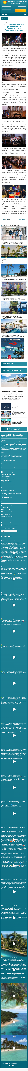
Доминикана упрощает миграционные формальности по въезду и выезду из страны (12, 243)
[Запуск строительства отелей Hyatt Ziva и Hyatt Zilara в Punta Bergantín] (6, 404)
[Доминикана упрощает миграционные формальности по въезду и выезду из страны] (14, 227)
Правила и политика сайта (9, 460)
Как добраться (7, 8)
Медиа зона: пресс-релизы (9, 474)
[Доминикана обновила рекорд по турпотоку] (14, 264)
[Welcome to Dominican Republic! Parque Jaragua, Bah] (14, 735)
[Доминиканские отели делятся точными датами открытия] (14, 246)
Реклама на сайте (7, 463)
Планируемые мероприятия (9, 472)
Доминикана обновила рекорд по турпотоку (14, 279)
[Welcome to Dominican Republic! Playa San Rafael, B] (14, 631)
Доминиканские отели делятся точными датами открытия (13, 261)
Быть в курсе (6, 11)
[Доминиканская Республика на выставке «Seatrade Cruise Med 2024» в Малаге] (6, 411)
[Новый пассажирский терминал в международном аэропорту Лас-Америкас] (14, 283)
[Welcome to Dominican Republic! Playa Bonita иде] (14, 917)
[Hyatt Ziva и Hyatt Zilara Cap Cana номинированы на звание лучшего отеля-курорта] (14, 320)
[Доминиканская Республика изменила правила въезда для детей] (14, 374)
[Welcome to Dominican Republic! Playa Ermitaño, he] (14, 996)
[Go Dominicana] (2, 14)
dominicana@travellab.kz (8, 511)
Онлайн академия (20, 11)
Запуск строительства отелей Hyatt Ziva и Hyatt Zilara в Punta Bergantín (18, 406)
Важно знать (22, 8)
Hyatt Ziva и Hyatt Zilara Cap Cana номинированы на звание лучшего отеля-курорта (13, 336)
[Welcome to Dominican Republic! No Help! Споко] (14, 813)
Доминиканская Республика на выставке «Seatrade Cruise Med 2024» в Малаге (18, 413)
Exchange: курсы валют (8, 490)
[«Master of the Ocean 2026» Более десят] (14, 553)
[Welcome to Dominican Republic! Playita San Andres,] (14, 605)
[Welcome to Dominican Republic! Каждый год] (14, 970)
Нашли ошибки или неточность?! (10, 525)
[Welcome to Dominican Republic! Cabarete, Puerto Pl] (14, 709)
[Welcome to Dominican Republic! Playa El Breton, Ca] (14, 891)
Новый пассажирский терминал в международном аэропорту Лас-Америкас (13, 298)
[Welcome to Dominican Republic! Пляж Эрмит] (14, 1022)
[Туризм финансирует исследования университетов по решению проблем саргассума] (14, 301)
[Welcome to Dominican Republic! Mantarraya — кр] (14, 761)
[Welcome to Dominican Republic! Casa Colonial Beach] (14, 839)
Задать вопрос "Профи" (8, 522)
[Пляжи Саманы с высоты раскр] (14, 579)
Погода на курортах (7, 487)
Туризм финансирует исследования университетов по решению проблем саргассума (12, 317)
